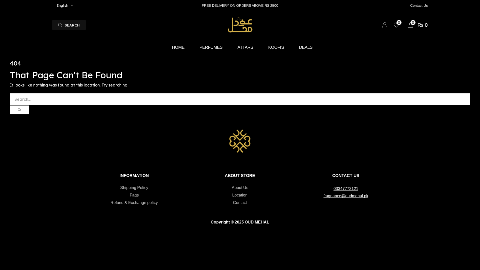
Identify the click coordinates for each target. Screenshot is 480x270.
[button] (69, 25)
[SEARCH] (19, 109)
